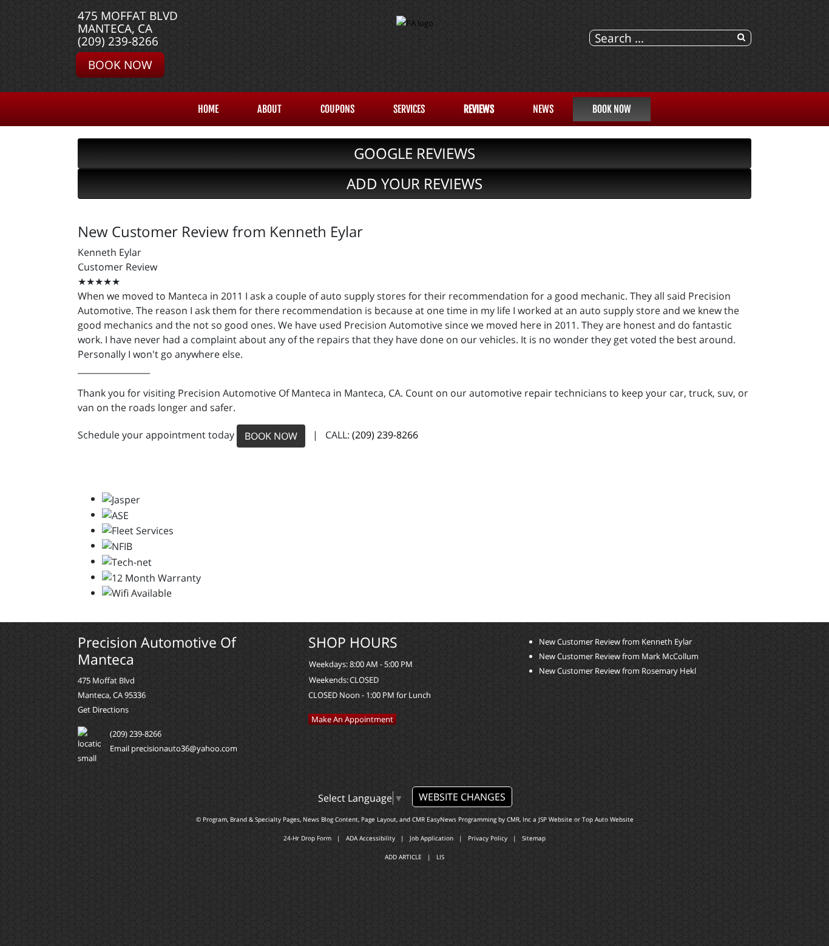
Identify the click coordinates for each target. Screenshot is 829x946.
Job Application (431, 838)
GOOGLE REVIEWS (414, 153)
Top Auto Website (608, 819)
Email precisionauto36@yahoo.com (173, 748)
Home (208, 109)
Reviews (479, 109)
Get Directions (103, 709)
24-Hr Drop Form (307, 838)
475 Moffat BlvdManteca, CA (128, 21)
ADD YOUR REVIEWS (414, 183)
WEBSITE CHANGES (462, 796)
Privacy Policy (487, 838)
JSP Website (555, 819)
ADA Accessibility (370, 838)
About (269, 109)
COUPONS (337, 109)
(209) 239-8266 (118, 41)
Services (409, 109)
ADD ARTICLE (403, 857)
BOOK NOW (271, 436)
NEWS (543, 109)
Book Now (120, 64)
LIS (440, 857)
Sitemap (534, 838)
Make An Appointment (352, 719)
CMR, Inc (519, 819)
